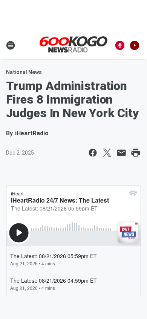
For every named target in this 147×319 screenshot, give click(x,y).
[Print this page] (135, 152)
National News (24, 72)
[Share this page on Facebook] (92, 152)
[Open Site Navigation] (10, 45)
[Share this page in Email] (121, 152)
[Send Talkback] (119, 45)
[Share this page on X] (107, 152)
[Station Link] (73, 45)
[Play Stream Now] (134, 45)
